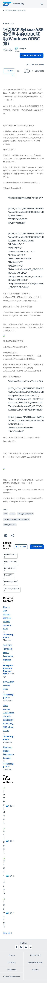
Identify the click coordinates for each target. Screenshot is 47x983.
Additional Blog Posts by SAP (15, 10)
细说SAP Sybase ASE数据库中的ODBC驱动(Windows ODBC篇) (23, 36)
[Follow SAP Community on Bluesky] (21, 947)
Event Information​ (10, 561)
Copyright (12, 962)
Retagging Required (25, 514)
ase (5, 514)
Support (35, 970)
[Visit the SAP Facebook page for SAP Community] (16, 947)
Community (18, 4)
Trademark (11, 970)
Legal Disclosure (35, 962)
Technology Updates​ (11, 588)
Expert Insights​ (9, 568)
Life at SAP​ (8, 575)
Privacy (12, 955)
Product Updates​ (10, 582)
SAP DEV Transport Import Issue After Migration (8, 652)
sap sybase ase (9, 525)
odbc (12, 514)
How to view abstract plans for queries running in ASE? (7, 618)
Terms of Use (35, 955)
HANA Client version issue (8, 685)
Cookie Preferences (11, 977)
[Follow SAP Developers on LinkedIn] (31, 947)
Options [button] (21, 60)
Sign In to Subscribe (31, 55)
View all (6, 933)
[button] (13, 75)
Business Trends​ (10, 555)
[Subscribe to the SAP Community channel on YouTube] (26, 947)
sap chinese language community (16, 519)
